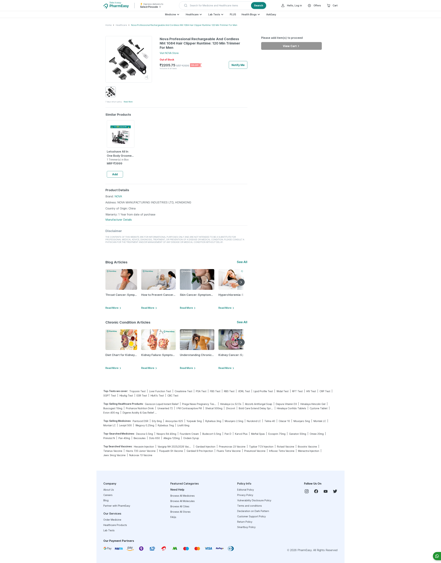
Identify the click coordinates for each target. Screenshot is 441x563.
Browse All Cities (179, 506)
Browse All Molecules (182, 501)
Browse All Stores (180, 511)
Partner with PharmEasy (116, 505)
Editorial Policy (245, 489)
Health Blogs (249, 14)
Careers (107, 495)
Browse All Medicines (182, 495)
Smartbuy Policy (246, 527)
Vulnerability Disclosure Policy (254, 500)
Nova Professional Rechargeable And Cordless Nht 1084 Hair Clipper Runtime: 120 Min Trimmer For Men (184, 25)
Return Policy (244, 521)
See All (242, 262)
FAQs (173, 517)
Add (115, 174)
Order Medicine (112, 519)
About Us (108, 489)
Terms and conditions (249, 505)
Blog (106, 500)
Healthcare (192, 14)
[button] (223, 5)
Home (108, 25)
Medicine (170, 14)
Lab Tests (214, 14)
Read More (128, 102)
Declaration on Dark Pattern (253, 511)
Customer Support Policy (251, 516)
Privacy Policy (245, 495)
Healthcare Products (115, 525)
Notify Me (238, 65)
